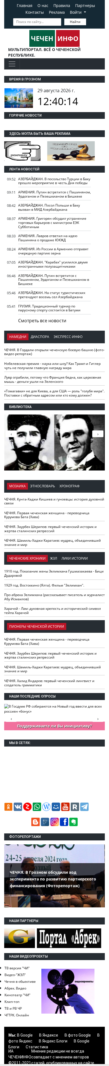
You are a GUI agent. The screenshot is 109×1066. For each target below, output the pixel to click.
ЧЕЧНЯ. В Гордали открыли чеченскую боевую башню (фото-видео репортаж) (54, 351)
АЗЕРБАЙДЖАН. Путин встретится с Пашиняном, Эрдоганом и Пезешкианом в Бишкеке (53, 279)
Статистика (37, 1047)
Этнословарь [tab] (42, 486)
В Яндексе (48, 1035)
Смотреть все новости (42, 321)
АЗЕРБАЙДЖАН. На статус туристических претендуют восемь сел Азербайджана (51, 294)
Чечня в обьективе (20, 981)
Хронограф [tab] (70, 486)
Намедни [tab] (17, 336)
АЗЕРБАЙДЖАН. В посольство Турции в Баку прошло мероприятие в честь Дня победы (54, 181)
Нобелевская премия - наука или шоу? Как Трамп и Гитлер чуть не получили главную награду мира (52, 365)
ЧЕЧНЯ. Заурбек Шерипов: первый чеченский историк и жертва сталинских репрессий (50, 528)
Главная (24, 5)
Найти (75, 21)
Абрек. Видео (15, 988)
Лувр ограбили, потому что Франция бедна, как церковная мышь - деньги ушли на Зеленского (52, 379)
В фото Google (78, 1035)
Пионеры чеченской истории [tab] (36, 626)
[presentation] (97, 433)
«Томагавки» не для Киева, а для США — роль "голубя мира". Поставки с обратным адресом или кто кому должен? (54, 393)
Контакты (34, 12)
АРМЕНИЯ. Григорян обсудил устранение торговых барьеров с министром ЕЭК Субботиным (52, 222)
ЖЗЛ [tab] (53, 558)
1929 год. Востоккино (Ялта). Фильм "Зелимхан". (44, 585)
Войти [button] (76, 12)
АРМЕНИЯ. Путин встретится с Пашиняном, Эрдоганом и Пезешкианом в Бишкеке (54, 194)
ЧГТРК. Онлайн (16, 1015)
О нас (42, 5)
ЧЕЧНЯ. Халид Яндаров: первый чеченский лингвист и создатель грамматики (49, 682)
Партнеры (85, 5)
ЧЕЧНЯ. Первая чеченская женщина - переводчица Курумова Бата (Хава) (46, 515)
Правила (61, 5)
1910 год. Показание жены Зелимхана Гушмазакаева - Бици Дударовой (54, 573)
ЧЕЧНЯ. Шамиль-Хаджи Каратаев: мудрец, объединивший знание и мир (52, 542)
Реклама (57, 12)
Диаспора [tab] (40, 336)
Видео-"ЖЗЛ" (15, 974)
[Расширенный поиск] (90, 21)
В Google (25, 1035)
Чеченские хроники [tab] (27, 558)
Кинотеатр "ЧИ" (17, 995)
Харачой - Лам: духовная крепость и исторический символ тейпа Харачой (52, 610)
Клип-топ (11, 1001)
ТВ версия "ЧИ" (17, 968)
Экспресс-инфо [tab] (68, 336)
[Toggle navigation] (12, 63)
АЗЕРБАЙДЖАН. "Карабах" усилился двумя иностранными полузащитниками (53, 264)
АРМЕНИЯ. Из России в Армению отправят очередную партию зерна (53, 251)
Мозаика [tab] (17, 486)
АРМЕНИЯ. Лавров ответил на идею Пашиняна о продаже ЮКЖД (47, 237)
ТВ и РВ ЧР (13, 1008)
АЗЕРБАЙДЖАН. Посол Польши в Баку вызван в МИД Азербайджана (49, 207)
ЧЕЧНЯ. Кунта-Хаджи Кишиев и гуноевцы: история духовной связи (54, 501)
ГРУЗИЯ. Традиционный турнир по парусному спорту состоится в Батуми (49, 308)
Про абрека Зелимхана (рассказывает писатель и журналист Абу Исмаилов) (54, 596)
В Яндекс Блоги (53, 1041)
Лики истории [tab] (74, 558)
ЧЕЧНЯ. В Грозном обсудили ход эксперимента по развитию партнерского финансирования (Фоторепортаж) (53, 879)
